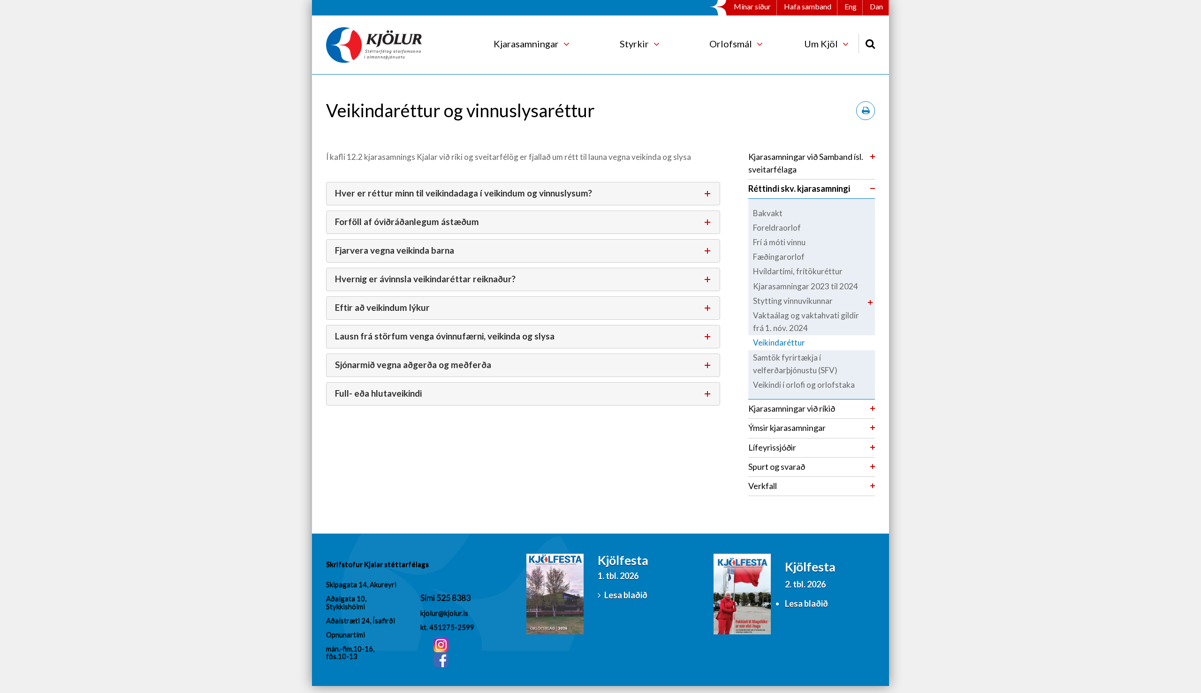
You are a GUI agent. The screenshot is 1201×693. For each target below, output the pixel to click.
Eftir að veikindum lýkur (382, 307)
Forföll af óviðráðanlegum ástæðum (407, 221)
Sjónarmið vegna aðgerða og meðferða (413, 364)
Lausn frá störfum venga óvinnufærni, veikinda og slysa (445, 336)
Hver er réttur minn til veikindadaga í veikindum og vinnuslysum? (463, 193)
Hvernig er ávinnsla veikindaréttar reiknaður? (425, 278)
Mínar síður (752, 6)
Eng (850, 6)
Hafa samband (807, 6)
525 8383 (453, 597)
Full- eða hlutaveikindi (378, 393)
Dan (876, 6)
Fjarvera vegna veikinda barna (394, 250)
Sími (428, 597)
